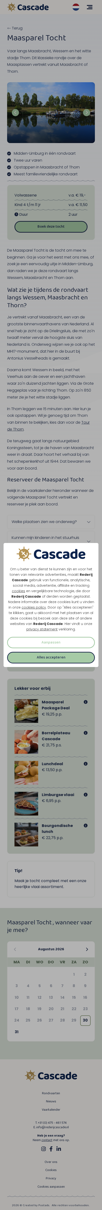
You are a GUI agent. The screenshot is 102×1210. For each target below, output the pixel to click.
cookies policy (34, 607)
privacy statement (42, 629)
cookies (18, 591)
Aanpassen (51, 642)
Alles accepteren (51, 657)
